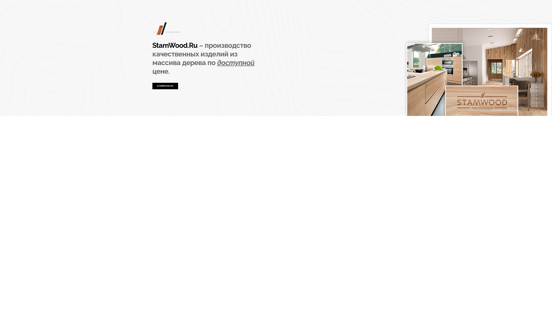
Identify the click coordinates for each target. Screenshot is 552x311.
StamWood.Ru (175, 45)
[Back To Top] (544, 303)
